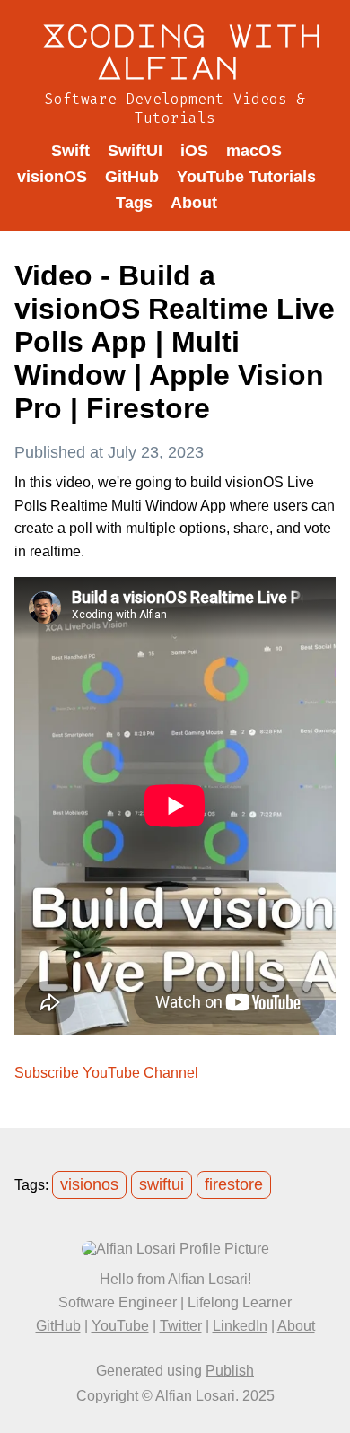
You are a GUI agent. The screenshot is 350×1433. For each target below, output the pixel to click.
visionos (89, 1184)
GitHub (132, 177)
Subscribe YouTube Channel (106, 1072)
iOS (194, 151)
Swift (70, 151)
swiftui (161, 1184)
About (194, 203)
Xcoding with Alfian (182, 50)
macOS (254, 151)
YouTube (120, 1325)
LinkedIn (240, 1325)
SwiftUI (135, 151)
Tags (134, 203)
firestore (234, 1184)
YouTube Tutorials (246, 177)
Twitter (181, 1325)
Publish (230, 1370)
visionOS (52, 177)
